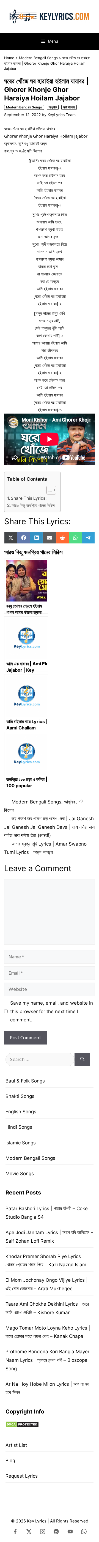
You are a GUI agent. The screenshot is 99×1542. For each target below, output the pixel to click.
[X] (29, 1532)
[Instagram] (42, 1532)
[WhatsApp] (84, 1532)
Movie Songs (20, 1173)
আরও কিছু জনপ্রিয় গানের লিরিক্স (33, 505)
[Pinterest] (56, 1532)
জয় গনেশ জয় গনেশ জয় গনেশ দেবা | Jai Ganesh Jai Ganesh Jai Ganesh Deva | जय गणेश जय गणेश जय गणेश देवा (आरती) (49, 827)
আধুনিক (53, 107)
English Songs (21, 1111)
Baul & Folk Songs (25, 1081)
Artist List (16, 1445)
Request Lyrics (22, 1476)
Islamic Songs (21, 1142)
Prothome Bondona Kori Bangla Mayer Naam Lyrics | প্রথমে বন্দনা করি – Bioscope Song (47, 1360)
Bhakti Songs (20, 1096)
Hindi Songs (19, 1127)
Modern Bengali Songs (38, 58)
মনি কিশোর (69, 107)
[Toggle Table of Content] (48, 490)
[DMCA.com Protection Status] (22, 1426)
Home (9, 58)
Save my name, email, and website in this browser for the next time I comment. (51, 1011)
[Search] (82, 1059)
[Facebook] (15, 1532)
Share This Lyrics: (28, 498)
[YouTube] (70, 1532)
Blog (10, 1460)
